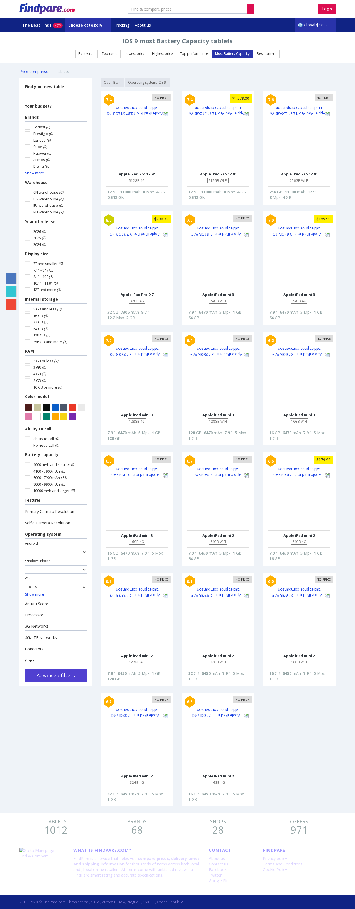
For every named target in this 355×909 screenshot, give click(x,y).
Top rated (110, 53)
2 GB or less (45, 360)
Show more (34, 172)
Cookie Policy (275, 869)
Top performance (194, 53)
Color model (37, 396)
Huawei (42, 153)
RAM (29, 351)
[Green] (46, 416)
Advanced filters (56, 675)
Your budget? (38, 106)
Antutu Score (36, 603)
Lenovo (42, 140)
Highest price (162, 53)
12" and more (47, 289)
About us (143, 25)
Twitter (215, 875)
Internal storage (41, 299)
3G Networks (37, 626)
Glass (30, 660)
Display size (37, 253)
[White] (37, 416)
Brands (32, 117)
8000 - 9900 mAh (49, 484)
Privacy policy (275, 858)
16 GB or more (47, 387)
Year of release (40, 221)
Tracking (121, 25)
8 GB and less (47, 309)
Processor (34, 614)
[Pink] (28, 416)
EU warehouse (48, 205)
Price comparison (35, 71)
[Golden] (63, 416)
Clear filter (112, 82)
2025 (39, 237)
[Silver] (81, 407)
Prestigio (43, 133)
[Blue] (55, 407)
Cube (40, 146)
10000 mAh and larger (54, 490)
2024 (39, 244)
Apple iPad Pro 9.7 (137, 294)
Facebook (218, 869)
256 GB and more (50, 341)
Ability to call (38, 428)
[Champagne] (37, 407)
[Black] (46, 407)
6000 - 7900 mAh (50, 477)
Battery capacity (42, 454)
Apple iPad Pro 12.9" (137, 174)
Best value (86, 53)
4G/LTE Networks (41, 637)
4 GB (39, 373)
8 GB (39, 380)
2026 (39, 231)
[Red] (72, 407)
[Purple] (72, 416)
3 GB (39, 367)
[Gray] (63, 407)
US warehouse (48, 198)
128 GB (41, 335)
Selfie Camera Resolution (47, 522)
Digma (41, 166)
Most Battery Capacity (232, 53)
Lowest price (135, 53)
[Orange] (55, 416)
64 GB (40, 328)
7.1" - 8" (43, 270)
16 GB (40, 315)
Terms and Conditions (283, 864)
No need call (46, 445)
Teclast (41, 126)
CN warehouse (48, 192)
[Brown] (28, 407)
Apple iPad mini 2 (218, 535)
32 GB (40, 322)
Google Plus (219, 880)
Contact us (218, 864)
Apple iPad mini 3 (218, 294)
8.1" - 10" (43, 276)
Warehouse (36, 182)
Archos (41, 159)
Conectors (34, 649)
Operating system (43, 534)
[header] (250, 9)
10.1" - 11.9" (45, 283)
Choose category (85, 25)
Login (327, 8)
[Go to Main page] (42, 850)
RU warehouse (48, 212)
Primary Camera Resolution (49, 511)
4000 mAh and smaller (54, 464)
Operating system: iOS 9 (147, 82)
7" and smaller (48, 263)
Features (33, 500)
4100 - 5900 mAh (49, 471)
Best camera (267, 53)
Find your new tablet (45, 86)
